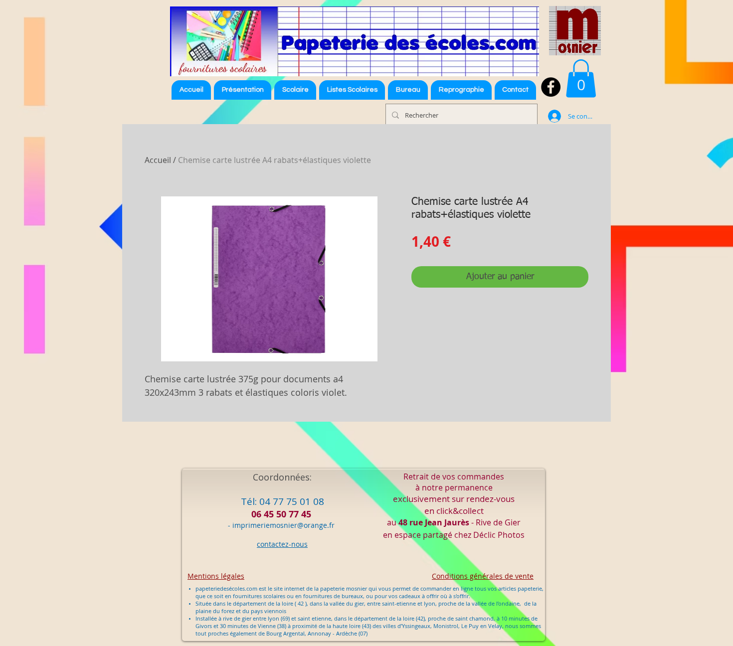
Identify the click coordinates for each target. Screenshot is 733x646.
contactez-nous (282, 544)
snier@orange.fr (307, 525)
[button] (352, 90)
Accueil (158, 160)
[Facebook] (550, 87)
